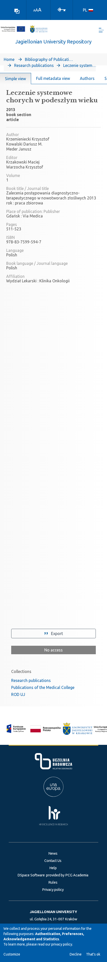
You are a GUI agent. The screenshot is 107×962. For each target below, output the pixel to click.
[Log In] (62, 9)
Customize (11, 954)
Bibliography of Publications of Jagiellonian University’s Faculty (50, 59)
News (52, 853)
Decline (76, 954)
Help (53, 868)
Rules (52, 882)
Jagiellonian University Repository (53, 41)
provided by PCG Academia (67, 875)
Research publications (34, 65)
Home (9, 59)
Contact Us (52, 861)
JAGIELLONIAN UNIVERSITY (53, 912)
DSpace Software (31, 875)
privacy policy (61, 944)
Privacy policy (53, 890)
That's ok (93, 954)
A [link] (34, 10)
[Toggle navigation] (101, 30)
